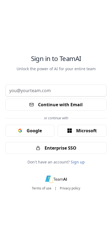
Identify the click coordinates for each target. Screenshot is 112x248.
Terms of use (41, 188)
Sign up (78, 162)
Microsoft (86, 131)
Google (34, 131)
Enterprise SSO (60, 148)
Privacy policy (70, 188)
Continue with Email (60, 105)
